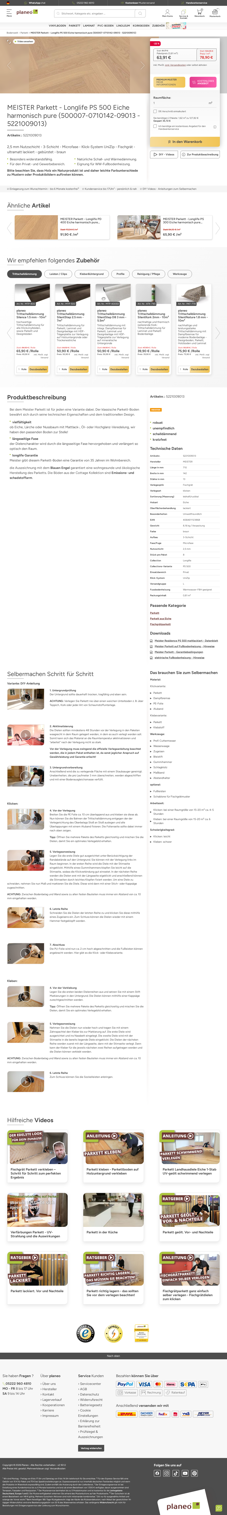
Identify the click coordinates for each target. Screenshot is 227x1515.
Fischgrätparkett (160, 624)
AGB (83, 1389)
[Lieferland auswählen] (8, 2)
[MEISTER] (185, 410)
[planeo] (183, 1506)
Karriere (48, 1410)
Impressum (50, 1416)
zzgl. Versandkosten (175, 65)
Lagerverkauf (52, 1400)
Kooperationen (53, 1405)
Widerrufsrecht (91, 1400)
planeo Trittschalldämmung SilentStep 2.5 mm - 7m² (70, 315)
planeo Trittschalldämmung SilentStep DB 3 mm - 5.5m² (111, 315)
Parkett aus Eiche (160, 618)
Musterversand (140, 2)
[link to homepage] (27, 12)
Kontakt (48, 1394)
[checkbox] (169, 111)
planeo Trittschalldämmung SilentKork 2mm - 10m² (153, 314)
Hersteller (49, 1389)
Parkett (24, 32)
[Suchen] (58, 13)
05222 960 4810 (85, 2)
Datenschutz (89, 1394)
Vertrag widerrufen (91, 1448)
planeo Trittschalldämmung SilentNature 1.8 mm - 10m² (193, 315)
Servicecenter (90, 1384)
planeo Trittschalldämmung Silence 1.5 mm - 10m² (31, 314)
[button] (8, 2)
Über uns (49, 1384)
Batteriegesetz (91, 1405)
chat (37, 2)
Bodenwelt (12, 32)
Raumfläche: (162, 98)
